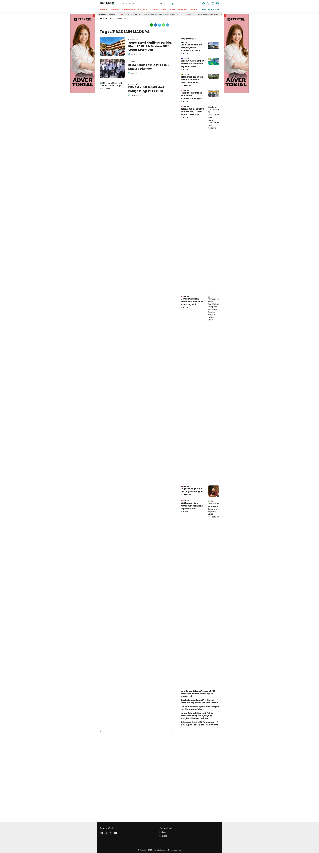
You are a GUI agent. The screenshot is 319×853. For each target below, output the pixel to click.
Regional (142, 9)
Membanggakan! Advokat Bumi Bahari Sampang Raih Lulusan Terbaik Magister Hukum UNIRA (192, 302)
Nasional (115, 9)
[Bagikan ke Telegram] (167, 24)
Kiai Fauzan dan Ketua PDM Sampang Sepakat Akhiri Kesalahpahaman (192, 506)
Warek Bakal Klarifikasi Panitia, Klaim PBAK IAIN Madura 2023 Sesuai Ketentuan (150, 46)
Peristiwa (182, 9)
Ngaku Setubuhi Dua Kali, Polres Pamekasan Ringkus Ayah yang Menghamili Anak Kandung (205, 14)
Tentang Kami (166, 828)
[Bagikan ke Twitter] (160, 24)
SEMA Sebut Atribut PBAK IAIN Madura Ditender (148, 67)
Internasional (128, 9)
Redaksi (163, 832)
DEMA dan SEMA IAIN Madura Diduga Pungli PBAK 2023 (148, 89)
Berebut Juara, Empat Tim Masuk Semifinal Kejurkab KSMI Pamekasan (192, 64)
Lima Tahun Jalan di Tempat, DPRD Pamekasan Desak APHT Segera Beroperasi (191, 47)
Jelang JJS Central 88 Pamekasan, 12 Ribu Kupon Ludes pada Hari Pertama (192, 112)
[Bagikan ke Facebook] (156, 24)
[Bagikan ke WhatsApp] (164, 24)
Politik (164, 9)
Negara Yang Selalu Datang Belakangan (192, 490)
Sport (172, 9)
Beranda (104, 9)
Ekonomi (154, 9)
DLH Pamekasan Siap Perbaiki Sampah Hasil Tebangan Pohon (128, 14)
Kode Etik (163, 836)
